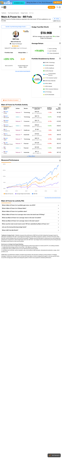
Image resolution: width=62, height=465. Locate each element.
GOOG (6, 125)
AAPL (6, 138)
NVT (6, 134)
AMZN (6, 120)
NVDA (6, 111)
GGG (6, 151)
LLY (6, 129)
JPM (6, 142)
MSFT (6, 116)
